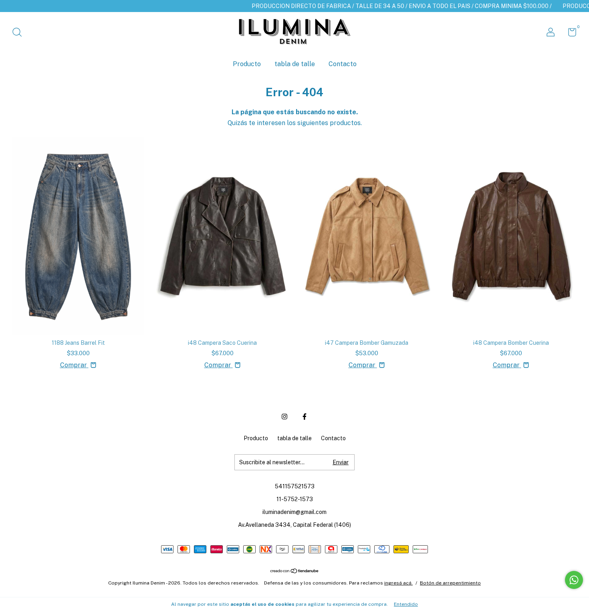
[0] (569, 33)
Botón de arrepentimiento (450, 583)
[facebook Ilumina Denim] (304, 416)
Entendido (406, 604)
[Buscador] (20, 33)
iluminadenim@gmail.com (294, 512)
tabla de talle (294, 64)
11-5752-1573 (294, 499)
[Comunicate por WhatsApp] (574, 580)
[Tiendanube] (295, 571)
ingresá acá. (398, 583)
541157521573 (295, 486)
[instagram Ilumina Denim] (284, 416)
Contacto (343, 64)
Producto (247, 64)
